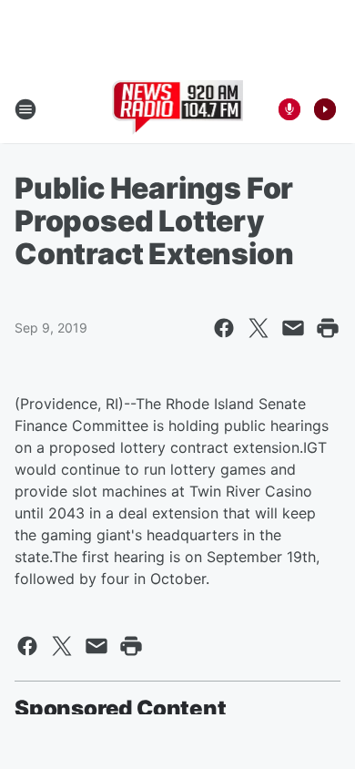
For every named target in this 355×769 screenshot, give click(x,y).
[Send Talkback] (289, 109)
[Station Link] (178, 109)
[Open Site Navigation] (25, 109)
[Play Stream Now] (325, 109)
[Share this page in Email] (293, 328)
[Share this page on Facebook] (224, 328)
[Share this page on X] (258, 328)
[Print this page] (327, 328)
